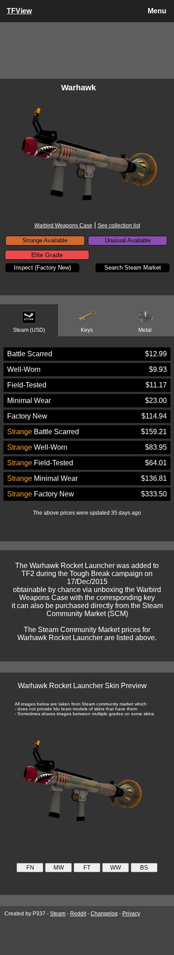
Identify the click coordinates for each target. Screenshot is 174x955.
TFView (19, 11)
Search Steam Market (132, 267)
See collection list (119, 225)
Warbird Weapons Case (63, 225)
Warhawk (78, 87)
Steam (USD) (29, 330)
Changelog (104, 914)
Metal (145, 330)
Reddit (78, 914)
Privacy (131, 914)
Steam (58, 914)
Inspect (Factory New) (42, 267)
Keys (87, 330)
